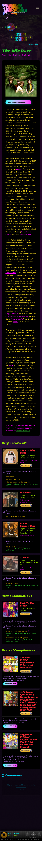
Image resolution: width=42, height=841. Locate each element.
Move (11, 365)
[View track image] (34, 482)
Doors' (15, 322)
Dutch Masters (13, 835)
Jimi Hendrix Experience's (16, 316)
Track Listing (10, 684)
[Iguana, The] (30, 37)
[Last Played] (27, 834)
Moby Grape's (17, 319)
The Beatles (10, 273)
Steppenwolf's (11, 314)
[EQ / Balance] (39, 834)
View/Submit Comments (16, 102)
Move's (19, 169)
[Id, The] (11, 37)
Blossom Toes (25, 234)
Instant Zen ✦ (33, 44)
